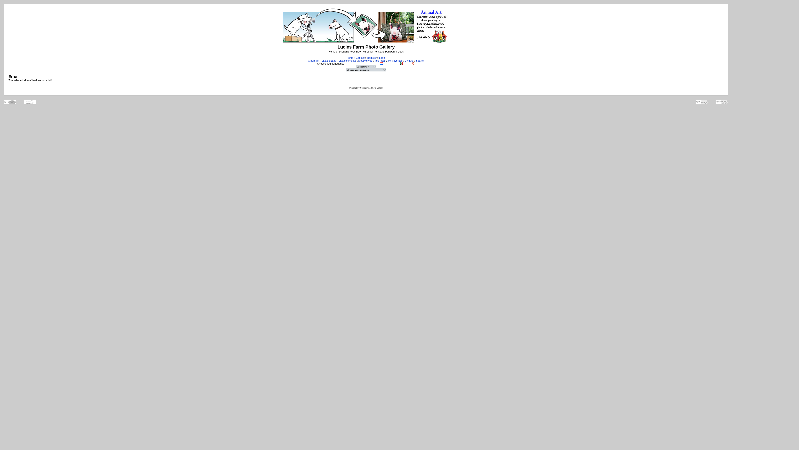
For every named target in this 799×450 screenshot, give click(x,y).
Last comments (347, 60)
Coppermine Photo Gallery (371, 88)
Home (349, 57)
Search (420, 60)
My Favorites (395, 60)
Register (372, 57)
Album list (313, 60)
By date (409, 60)
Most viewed (365, 60)
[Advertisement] (765, 82)
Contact (360, 57)
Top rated (380, 60)
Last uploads (329, 60)
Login (382, 57)
